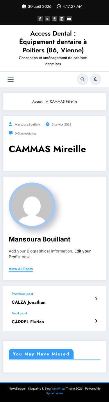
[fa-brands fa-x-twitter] (47, 18)
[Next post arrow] (96, 321)
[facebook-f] (40, 18)
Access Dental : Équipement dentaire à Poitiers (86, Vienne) (53, 42)
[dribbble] (54, 18)
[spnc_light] (95, 79)
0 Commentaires (25, 133)
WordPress (58, 388)
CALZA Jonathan (29, 302)
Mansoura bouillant (27, 124)
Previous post (22, 294)
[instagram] (62, 18)
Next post (19, 313)
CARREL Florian (28, 322)
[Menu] (10, 79)
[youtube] (69, 18)
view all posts (21, 269)
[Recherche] (82, 79)
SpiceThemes (54, 393)
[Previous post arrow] (96, 298)
